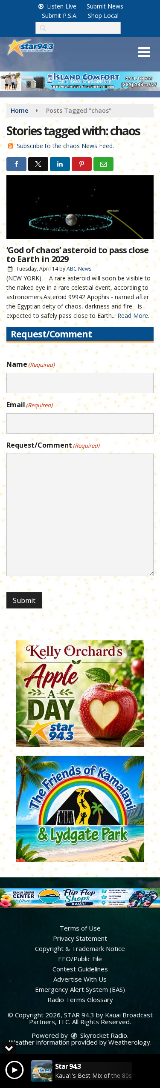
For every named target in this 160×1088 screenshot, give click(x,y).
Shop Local (103, 15)
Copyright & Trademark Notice (80, 948)
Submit (24, 600)
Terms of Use (80, 928)
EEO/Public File (80, 958)
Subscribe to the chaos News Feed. (65, 146)
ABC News (79, 268)
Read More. (133, 315)
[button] (144, 52)
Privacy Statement (80, 938)
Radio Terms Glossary (80, 999)
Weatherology (129, 1042)
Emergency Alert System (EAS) (80, 989)
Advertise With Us (80, 979)
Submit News (105, 6)
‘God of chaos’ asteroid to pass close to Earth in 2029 (77, 254)
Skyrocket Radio (103, 1035)
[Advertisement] (80, 81)
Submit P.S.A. (60, 15)
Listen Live (60, 6)
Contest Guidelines (80, 969)
